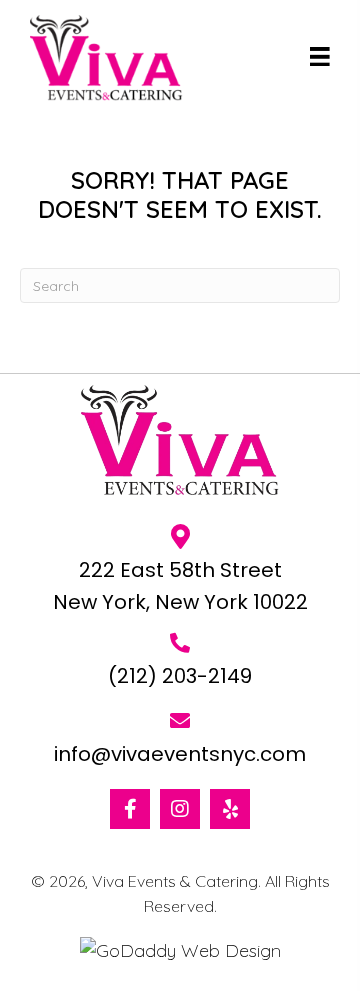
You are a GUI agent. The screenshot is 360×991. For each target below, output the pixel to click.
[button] (130, 809)
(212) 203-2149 (180, 676)
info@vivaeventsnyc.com (180, 754)
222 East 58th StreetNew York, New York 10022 (180, 586)
